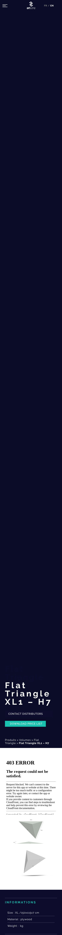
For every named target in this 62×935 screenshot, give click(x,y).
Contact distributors (26, 713)
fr (46, 5)
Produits (10, 740)
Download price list (26, 723)
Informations (20, 902)
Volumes (25, 740)
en (52, 5)
